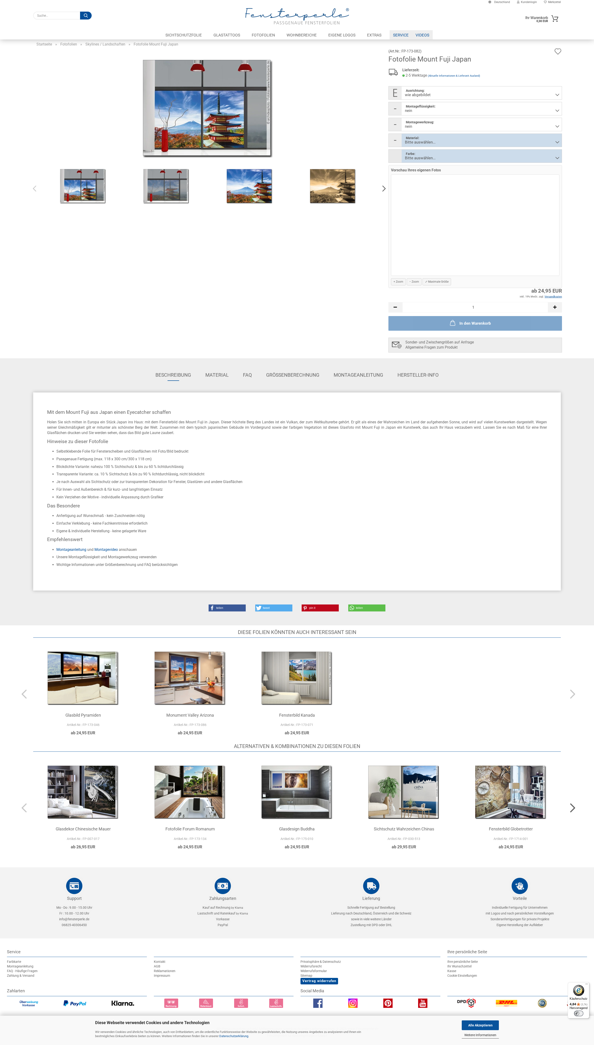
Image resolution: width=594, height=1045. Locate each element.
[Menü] (586, 985)
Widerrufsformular (313, 971)
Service (401, 35)
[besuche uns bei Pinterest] (388, 1004)
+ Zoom (398, 281)
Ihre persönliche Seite (462, 961)
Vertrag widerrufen (319, 981)
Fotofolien (263, 35)
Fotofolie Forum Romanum (190, 828)
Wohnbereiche (302, 35)
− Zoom (414, 281)
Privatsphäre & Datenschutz (320, 961)
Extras (374, 35)
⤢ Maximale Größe (437, 281)
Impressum (162, 975)
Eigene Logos (341, 35)
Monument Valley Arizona (190, 715)
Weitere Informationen (480, 1035)
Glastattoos (226, 35)
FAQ (247, 375)
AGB (157, 966)
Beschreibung (173, 375)
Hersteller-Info (418, 375)
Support (74, 898)
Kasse (451, 971)
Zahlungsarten (222, 898)
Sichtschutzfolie (183, 35)
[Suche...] (86, 16)
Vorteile (520, 898)
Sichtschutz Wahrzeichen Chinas (404, 828)
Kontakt (159, 961)
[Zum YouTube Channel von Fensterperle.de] (422, 1004)
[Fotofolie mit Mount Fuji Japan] (208, 108)
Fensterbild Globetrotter (511, 828)
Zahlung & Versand (20, 975)
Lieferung (371, 898)
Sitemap (306, 975)
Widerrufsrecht (311, 966)
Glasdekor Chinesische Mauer (83, 828)
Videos (422, 35)
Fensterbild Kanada (297, 715)
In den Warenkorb (475, 323)
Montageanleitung (358, 375)
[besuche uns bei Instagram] (353, 1004)
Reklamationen (164, 971)
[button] (382, 189)
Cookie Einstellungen (462, 975)
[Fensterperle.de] (297, 16)
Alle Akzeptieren (480, 1025)
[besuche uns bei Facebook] (318, 1004)
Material (217, 375)
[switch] (578, 1013)
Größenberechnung (292, 375)
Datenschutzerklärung (233, 1036)
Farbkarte (14, 961)
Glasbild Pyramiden (83, 715)
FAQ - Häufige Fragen (22, 971)
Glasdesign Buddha (297, 828)
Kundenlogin (528, 2)
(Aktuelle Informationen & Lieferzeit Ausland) (454, 75)
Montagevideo (106, 549)
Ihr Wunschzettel (459, 966)
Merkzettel (554, 2)
